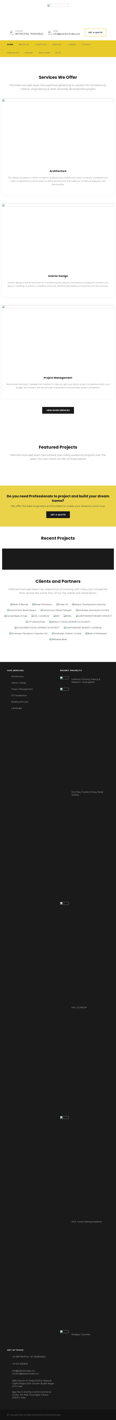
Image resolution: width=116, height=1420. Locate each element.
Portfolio (41, 44)
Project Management (58, 377)
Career (72, 44)
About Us (24, 44)
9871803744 (22, 34)
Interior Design (58, 276)
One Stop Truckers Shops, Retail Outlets (87, 793)
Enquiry (29, 53)
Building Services (19, 702)
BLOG (58, 53)
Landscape (16, 708)
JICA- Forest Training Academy (86, 1221)
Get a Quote (58, 514)
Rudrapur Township (80, 1334)
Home (10, 44)
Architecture (58, 171)
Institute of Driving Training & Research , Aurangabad (85, 680)
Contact (86, 44)
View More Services (58, 410)
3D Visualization (19, 695)
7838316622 (37, 34)
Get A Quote (95, 32)
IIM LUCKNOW (79, 1007)
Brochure (44, 53)
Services (56, 44)
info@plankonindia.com (66, 34)
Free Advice (13, 53)
